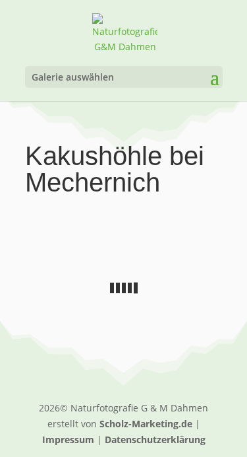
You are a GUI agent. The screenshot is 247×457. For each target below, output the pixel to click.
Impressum (68, 439)
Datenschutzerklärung (155, 439)
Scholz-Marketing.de (145, 423)
